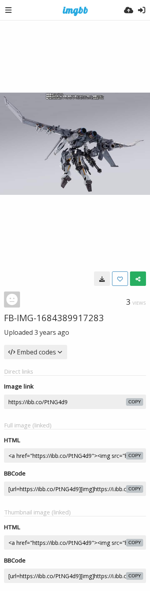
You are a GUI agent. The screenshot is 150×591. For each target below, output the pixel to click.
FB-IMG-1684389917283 (54, 318)
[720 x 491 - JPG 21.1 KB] (102, 278)
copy (134, 401)
